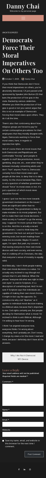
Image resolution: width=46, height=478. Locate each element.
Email (5, 420)
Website (6, 430)
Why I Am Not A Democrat (23, 355)
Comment (7, 381)
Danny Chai (23, 6)
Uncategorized (10, 32)
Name (6, 409)
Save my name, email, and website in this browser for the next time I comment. (22, 443)
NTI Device (23, 359)
